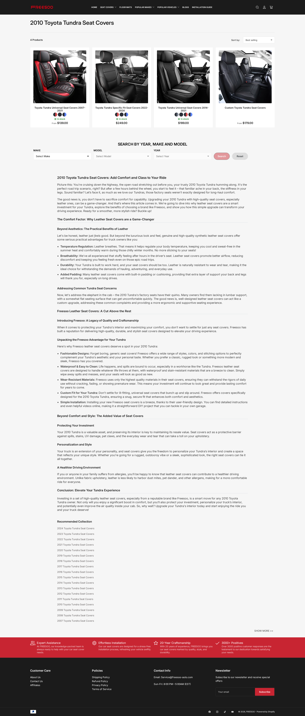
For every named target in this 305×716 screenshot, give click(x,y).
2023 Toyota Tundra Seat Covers (75, 533)
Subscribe (264, 691)
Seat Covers (107, 7)
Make (37, 150)
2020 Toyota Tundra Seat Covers (75, 550)
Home (94, 7)
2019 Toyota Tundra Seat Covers (75, 555)
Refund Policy (100, 681)
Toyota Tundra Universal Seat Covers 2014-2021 (183, 109)
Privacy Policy (100, 685)
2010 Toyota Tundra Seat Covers (75, 604)
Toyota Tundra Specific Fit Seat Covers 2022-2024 (121, 109)
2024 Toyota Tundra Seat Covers (75, 528)
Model (98, 150)
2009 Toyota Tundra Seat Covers (75, 610)
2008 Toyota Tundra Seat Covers (75, 615)
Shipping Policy (101, 677)
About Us (35, 677)
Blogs (185, 7)
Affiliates (35, 685)
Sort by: (235, 40)
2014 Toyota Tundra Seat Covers (75, 582)
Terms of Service (102, 689)
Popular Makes (143, 7)
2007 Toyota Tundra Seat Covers (75, 620)
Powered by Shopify (266, 711)
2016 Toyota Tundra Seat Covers (75, 571)
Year (157, 150)
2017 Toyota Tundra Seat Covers (75, 566)
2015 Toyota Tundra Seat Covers (75, 577)
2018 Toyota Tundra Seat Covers (75, 561)
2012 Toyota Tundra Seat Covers (75, 593)
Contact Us (36, 681)
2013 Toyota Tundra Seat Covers (75, 588)
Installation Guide (202, 7)
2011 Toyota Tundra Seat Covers (75, 599)
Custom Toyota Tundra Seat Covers (245, 107)
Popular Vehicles (166, 7)
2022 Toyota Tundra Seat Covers (75, 539)
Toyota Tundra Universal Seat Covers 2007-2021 (59, 109)
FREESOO (250, 711)
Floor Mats (125, 7)
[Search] (257, 7)
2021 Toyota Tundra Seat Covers (75, 544)
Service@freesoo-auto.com (177, 677)
